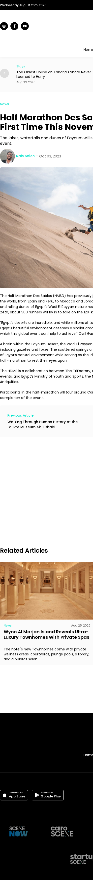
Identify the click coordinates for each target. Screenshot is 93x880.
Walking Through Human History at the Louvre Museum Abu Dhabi (42, 424)
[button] (4, 73)
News (4, 103)
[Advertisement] (46, 491)
